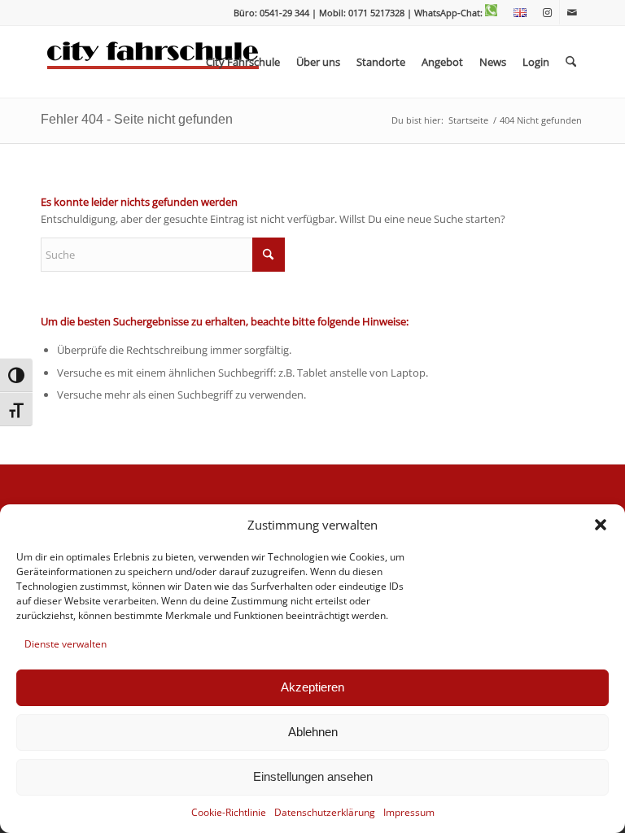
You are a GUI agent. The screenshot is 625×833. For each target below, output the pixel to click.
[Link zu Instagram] (547, 12)
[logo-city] (153, 62)
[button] (600, 525)
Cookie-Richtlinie (228, 812)
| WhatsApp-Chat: (446, 13)
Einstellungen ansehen (313, 776)
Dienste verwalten (65, 644)
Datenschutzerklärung (324, 812)
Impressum (409, 812)
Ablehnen (313, 732)
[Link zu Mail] (572, 12)
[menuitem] (516, 13)
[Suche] (570, 62)
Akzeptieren (312, 687)
